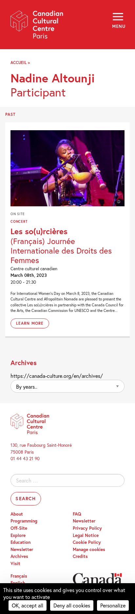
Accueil (18, 62)
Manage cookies (89, 549)
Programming (23, 521)
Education (20, 542)
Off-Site (18, 528)
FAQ (77, 514)
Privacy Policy (87, 528)
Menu (118, 26)
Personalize (112, 605)
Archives (19, 556)
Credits (80, 556)
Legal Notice (86, 535)
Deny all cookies (71, 605)
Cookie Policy (87, 542)
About (16, 514)
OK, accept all (27, 605)
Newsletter (21, 549)
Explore (18, 535)
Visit (15, 563)
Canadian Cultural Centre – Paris (37, 26)
